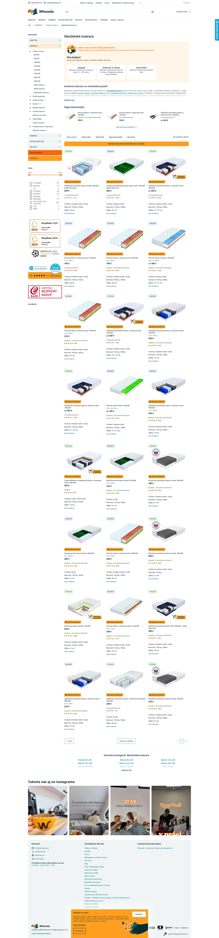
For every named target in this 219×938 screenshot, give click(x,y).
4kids (46, 209)
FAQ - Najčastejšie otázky (94, 867)
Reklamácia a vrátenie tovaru (123, 3)
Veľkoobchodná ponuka (93, 901)
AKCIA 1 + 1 (37, 104)
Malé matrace (39, 85)
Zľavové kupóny (90, 891)
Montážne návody (91, 907)
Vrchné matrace (39, 111)
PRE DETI (33, 147)
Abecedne (131, 137)
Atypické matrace (39, 130)
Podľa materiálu (39, 96)
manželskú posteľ (114, 91)
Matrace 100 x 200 (168, 760)
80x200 (36, 55)
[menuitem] (32, 20)
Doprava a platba (91, 870)
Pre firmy (88, 860)
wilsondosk (39, 859)
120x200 (37, 66)
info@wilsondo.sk (42, 848)
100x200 (37, 62)
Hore (70, 741)
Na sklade (46, 183)
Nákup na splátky (91, 904)
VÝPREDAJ (34, 158)
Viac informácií (79, 925)
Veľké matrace (39, 89)
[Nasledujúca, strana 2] (182, 741)
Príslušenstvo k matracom (43, 126)
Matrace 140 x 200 (126, 763)
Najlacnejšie (86, 137)
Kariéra (87, 888)
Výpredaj (46, 196)
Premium (46, 191)
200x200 (37, 81)
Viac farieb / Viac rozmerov (46, 202)
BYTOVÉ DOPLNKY (37, 141)
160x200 (37, 73)
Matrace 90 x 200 (126, 760)
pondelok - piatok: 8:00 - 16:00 (47, 864)
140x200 (37, 70)
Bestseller (46, 199)
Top (46, 206)
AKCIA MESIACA (36, 152)
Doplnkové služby (91, 873)
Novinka (46, 186)
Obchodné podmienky (93, 879)
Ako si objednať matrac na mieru (97, 885)
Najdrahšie (100, 137)
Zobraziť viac (126, 770)
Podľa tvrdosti (38, 100)
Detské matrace (39, 107)
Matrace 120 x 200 (85, 763)
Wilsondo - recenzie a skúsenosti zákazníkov (154, 848)
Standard (46, 194)
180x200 (37, 77)
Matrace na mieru (39, 115)
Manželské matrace (41, 92)
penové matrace (83, 93)
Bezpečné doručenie (92, 882)
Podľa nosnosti (38, 123)
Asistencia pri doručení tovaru (96, 894)
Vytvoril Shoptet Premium (178, 934)
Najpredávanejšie (115, 137)
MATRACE (33, 46)
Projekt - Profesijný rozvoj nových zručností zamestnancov (107, 898)
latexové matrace (98, 93)
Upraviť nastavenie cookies (40, 933)
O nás (107, 3)
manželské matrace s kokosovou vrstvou (127, 93)
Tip (46, 188)
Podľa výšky (37, 119)
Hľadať (152, 11)
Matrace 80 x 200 (85, 760)
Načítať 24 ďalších (126, 741)
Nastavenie (79, 931)
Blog (86, 864)
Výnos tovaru (89, 876)
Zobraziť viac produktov (125, 127)
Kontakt (99, 3)
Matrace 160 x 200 (168, 763)
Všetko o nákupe (86, 3)
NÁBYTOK (33, 40)
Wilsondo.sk (39, 855)
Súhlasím (139, 914)
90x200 (36, 58)
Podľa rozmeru (38, 51)
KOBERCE (33, 136)
